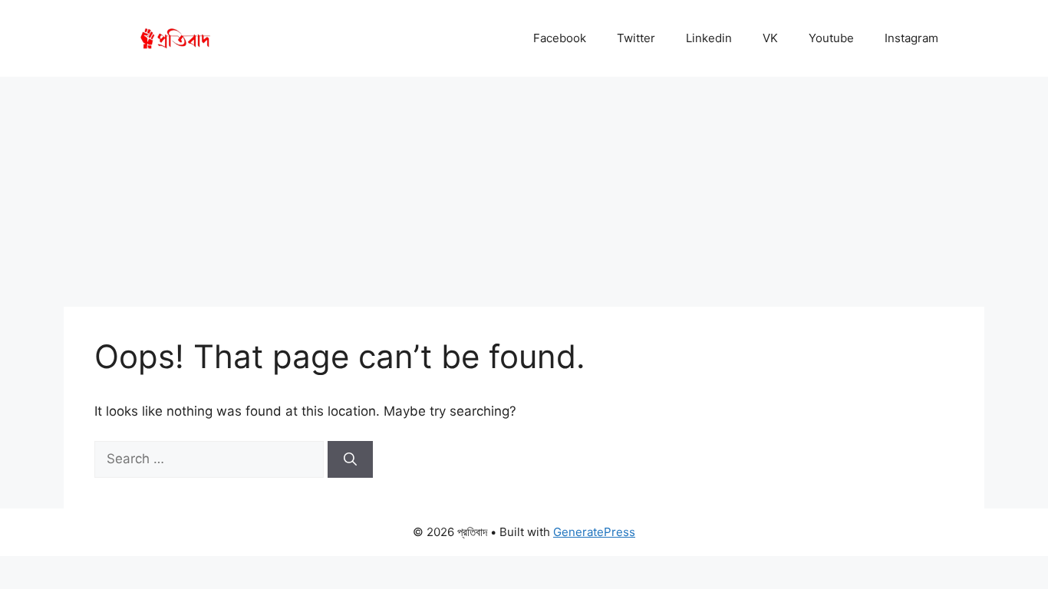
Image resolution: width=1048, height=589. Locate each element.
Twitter (636, 38)
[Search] (350, 459)
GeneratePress (594, 532)
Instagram (911, 38)
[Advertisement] (524, 191)
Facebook (559, 38)
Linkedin (709, 38)
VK (770, 38)
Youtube (831, 38)
